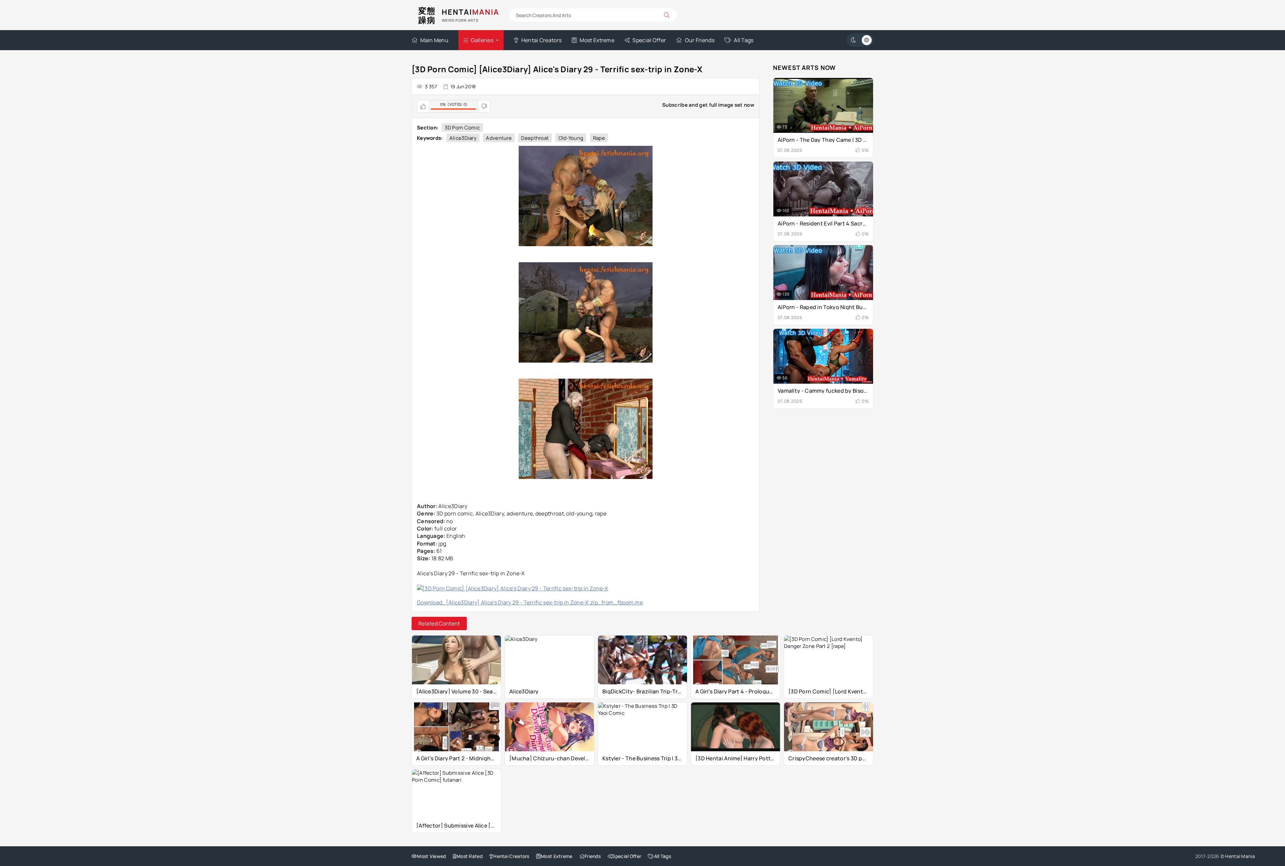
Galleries (482, 40)
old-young (571, 137)
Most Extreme (597, 40)
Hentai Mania (1240, 856)
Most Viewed (431, 856)
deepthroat (535, 137)
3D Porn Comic (462, 127)
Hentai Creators (541, 40)
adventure (499, 137)
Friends (593, 856)
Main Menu (434, 40)
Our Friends (699, 40)
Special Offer (649, 40)
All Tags (743, 40)
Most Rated (469, 856)
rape (599, 137)
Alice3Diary (463, 137)
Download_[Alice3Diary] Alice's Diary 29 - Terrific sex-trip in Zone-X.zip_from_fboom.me (530, 602)
